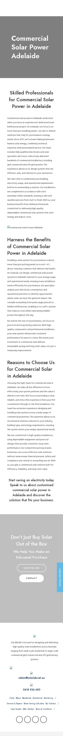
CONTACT (31, 578)
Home (12, 698)
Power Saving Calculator (34, 703)
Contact (31, 709)
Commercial (37, 698)
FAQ (24, 709)
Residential (26, 698)
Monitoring (48, 698)
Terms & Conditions (44, 709)
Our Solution (50, 703)
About (18, 698)
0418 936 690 (31, 568)
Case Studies (16, 709)
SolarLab (34, 127)
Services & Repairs (14, 703)
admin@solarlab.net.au (31, 678)
